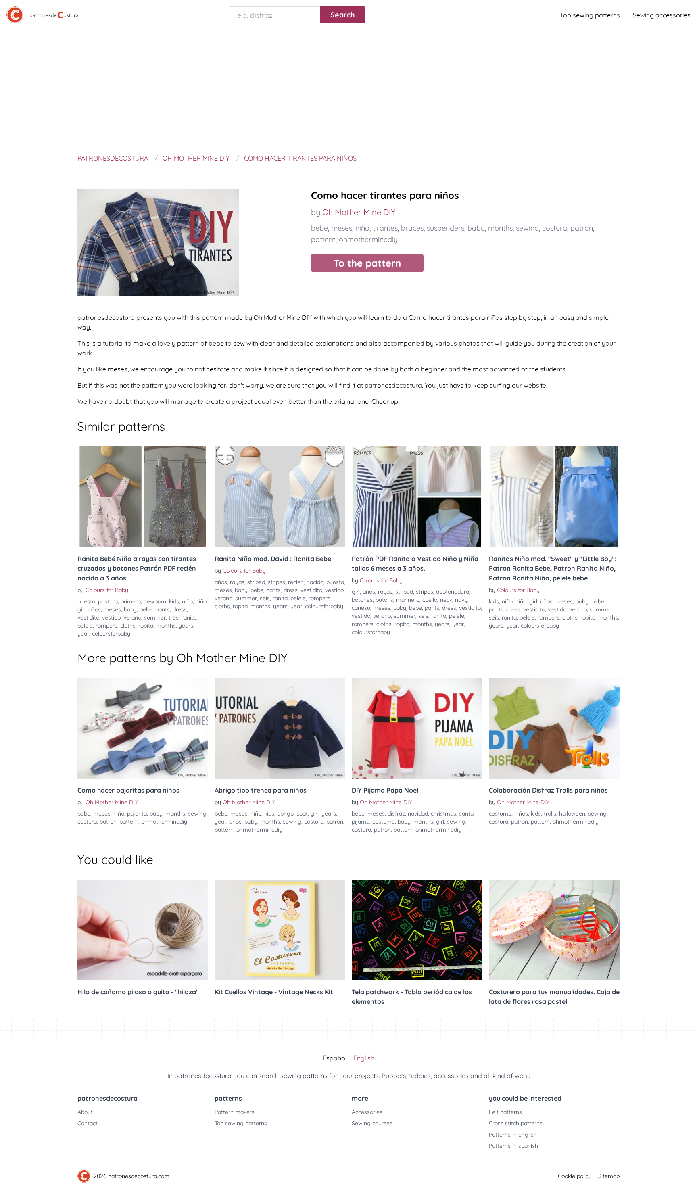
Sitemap (609, 1176)
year (83, 633)
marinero (407, 599)
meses (341, 228)
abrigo (285, 813)
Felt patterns (505, 1112)
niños (521, 813)
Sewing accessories (662, 15)
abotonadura (452, 591)
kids (174, 601)
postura (108, 601)
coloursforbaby (111, 633)
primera (131, 601)
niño (362, 228)
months (500, 228)
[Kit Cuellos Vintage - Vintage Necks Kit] (280, 930)
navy (461, 599)
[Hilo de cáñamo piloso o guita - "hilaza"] (142, 930)
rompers (106, 625)
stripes (276, 582)
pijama (360, 821)
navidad (418, 813)
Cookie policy (575, 1176)
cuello (429, 599)
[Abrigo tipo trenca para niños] (280, 728)
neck (446, 599)
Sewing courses (372, 1123)
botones (362, 599)
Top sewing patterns (590, 15)
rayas (237, 582)
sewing (527, 228)
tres (174, 617)
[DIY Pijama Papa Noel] (417, 728)
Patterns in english (513, 1134)
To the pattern (367, 263)
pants (162, 609)
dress (180, 609)
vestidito (88, 617)
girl (81, 609)
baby (476, 228)
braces (412, 228)
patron (581, 228)
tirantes (385, 228)
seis (265, 598)
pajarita (137, 813)
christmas (443, 813)
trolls (550, 813)
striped (256, 582)
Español (335, 1058)
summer (155, 617)
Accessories (367, 1112)
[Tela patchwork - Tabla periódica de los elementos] (417, 930)
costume (383, 821)
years (186, 625)
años (94, 609)
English (363, 1058)
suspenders (445, 228)
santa (466, 813)
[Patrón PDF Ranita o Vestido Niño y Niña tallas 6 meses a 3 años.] (417, 496)
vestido (111, 617)
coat (302, 813)
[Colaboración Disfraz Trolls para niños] (554, 728)
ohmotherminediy (368, 239)
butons (384, 599)
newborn (155, 601)
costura (554, 228)
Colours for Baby (107, 590)
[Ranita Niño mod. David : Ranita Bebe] (280, 496)
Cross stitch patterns (516, 1123)
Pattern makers (235, 1112)
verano (132, 617)
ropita (145, 625)
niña (187, 601)
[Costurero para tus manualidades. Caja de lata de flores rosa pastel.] (554, 930)
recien (296, 582)
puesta (86, 601)
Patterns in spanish (513, 1145)
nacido (315, 582)
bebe (319, 228)
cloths (128, 625)
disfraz (396, 813)
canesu (361, 607)
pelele (85, 625)
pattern (323, 239)
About (85, 1112)
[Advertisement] (348, 90)
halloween (572, 813)
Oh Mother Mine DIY (358, 212)
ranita (189, 617)
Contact (87, 1123)
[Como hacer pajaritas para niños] (142, 728)
